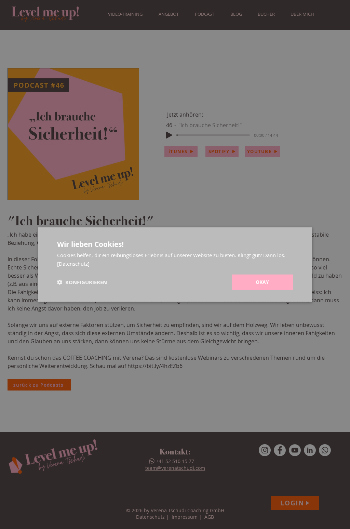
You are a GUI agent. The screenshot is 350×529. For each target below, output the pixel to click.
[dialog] (175, 264)
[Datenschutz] (73, 263)
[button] (82, 282)
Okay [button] (262, 282)
